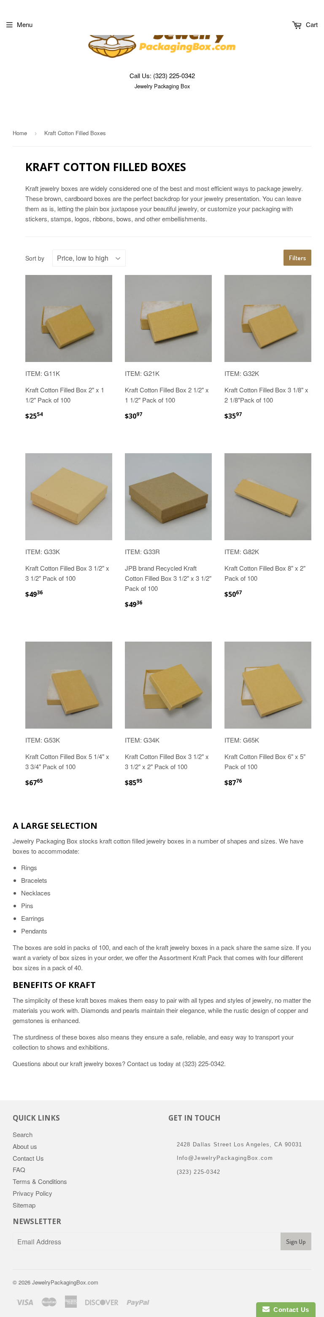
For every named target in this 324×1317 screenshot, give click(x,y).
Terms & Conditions (40, 1181)
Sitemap (24, 1204)
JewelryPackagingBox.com (65, 1282)
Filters (297, 258)
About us (25, 1146)
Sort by (34, 258)
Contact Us (28, 1158)
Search (22, 1134)
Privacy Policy (32, 1193)
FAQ (19, 1169)
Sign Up (296, 1242)
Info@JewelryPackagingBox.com (225, 1158)
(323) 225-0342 (174, 75)
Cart (311, 24)
